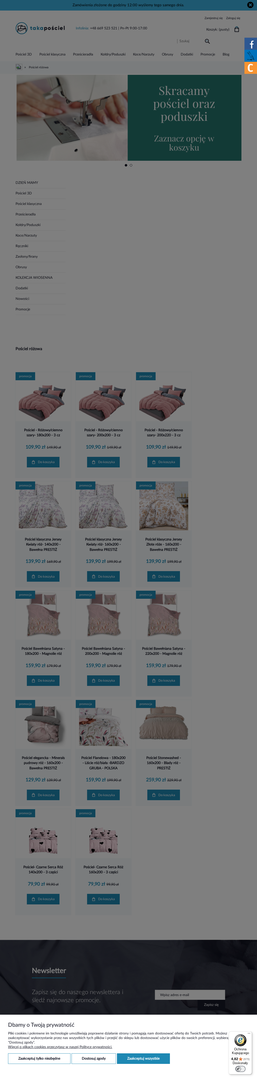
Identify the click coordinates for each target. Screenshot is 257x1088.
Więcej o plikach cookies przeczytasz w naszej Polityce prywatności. (60, 1047)
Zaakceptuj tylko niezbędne (39, 1058)
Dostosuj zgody (94, 1058)
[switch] (240, 1069)
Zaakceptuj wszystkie (143, 1058)
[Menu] (249, 1034)
